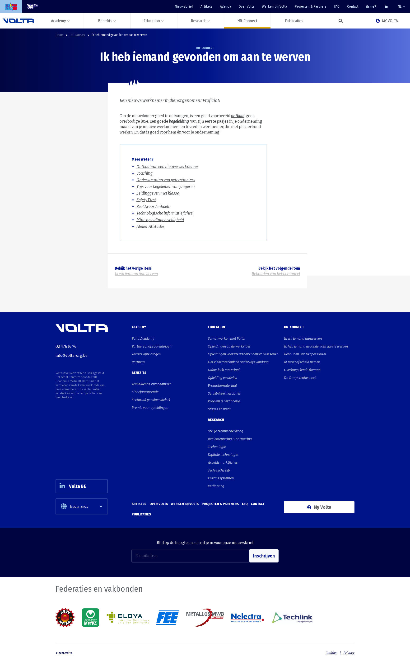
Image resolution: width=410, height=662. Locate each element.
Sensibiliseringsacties (224, 393)
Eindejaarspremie (145, 392)
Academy (139, 327)
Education (216, 327)
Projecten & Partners (310, 6)
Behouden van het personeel (305, 354)
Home (59, 35)
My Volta (322, 507)
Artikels (206, 6)
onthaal (237, 116)
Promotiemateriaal (222, 386)
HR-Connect (77, 35)
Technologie (217, 447)
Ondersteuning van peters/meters (165, 180)
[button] (340, 21)
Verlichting (216, 486)
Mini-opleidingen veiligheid (160, 220)
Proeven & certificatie (224, 401)
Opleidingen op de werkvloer (229, 346)
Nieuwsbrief (184, 6)
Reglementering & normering (230, 439)
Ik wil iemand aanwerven (303, 339)
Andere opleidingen (146, 354)
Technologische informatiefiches (164, 213)
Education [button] (152, 20)
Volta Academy (143, 339)
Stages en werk (219, 409)
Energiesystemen (221, 478)
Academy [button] (58, 20)
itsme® (371, 6)
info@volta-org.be (72, 355)
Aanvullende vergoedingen (151, 384)
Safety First (146, 200)
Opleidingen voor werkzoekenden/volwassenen (243, 354)
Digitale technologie (223, 455)
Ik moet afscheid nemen (302, 362)
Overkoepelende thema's (302, 370)
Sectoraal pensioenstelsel (151, 400)
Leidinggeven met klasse (157, 193)
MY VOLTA (390, 20)
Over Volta (246, 6)
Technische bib (219, 470)
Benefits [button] (105, 20)
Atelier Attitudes (150, 226)
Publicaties (141, 514)
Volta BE (77, 486)
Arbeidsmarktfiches (223, 463)
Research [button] (198, 20)
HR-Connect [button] (247, 20)
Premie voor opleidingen (150, 408)
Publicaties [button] (294, 20)
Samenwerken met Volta (226, 339)
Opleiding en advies (222, 378)
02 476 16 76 (66, 346)
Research (216, 420)
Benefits (139, 373)
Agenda (225, 6)
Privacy (348, 653)
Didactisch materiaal (224, 370)
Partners (138, 362)
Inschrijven (264, 556)
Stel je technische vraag (225, 431)
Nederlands (79, 506)
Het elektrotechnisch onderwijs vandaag (238, 362)
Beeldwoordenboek (152, 206)
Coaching (144, 173)
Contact (352, 6)
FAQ (337, 6)
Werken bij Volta (274, 6)
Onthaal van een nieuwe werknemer (167, 166)
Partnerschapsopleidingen (151, 346)
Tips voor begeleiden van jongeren (165, 186)
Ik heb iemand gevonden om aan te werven (119, 35)
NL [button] (399, 6)
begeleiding (179, 121)
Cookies (331, 653)
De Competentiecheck (300, 378)
